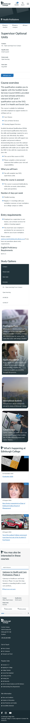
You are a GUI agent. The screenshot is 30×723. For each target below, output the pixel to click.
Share (25, 25)
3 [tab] (8, 613)
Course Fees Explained (7, 673)
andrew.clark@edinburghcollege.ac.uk (13, 239)
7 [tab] (20, 613)
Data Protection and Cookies (9, 703)
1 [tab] (2, 613)
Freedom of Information (8, 700)
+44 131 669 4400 (5, 637)
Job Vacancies (5, 681)
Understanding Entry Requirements (11, 686)
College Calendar (6, 670)
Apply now (7, 75)
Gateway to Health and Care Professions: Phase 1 (15, 573)
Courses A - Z (5, 665)
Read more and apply (10, 589)
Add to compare (15, 26)
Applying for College (7, 667)
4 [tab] (11, 613)
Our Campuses (6, 651)
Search (22, 4)
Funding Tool (5, 678)
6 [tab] (17, 613)
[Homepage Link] (15, 621)
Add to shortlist (5, 26)
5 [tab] (14, 613)
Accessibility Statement (8, 705)
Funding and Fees (6, 675)
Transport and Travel (7, 654)
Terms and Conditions (7, 697)
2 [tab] (5, 613)
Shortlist (17, 4)
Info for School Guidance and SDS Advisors (13, 684)
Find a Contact (6, 648)
